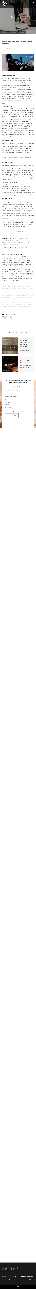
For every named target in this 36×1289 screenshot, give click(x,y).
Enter (30, 1279)
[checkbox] (18, 402)
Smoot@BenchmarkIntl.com (11, 240)
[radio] (18, 399)
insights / (5, 32)
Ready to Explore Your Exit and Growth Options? (18, 157)
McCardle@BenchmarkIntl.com (11, 249)
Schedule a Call (18, 231)
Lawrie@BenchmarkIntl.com (11, 244)
